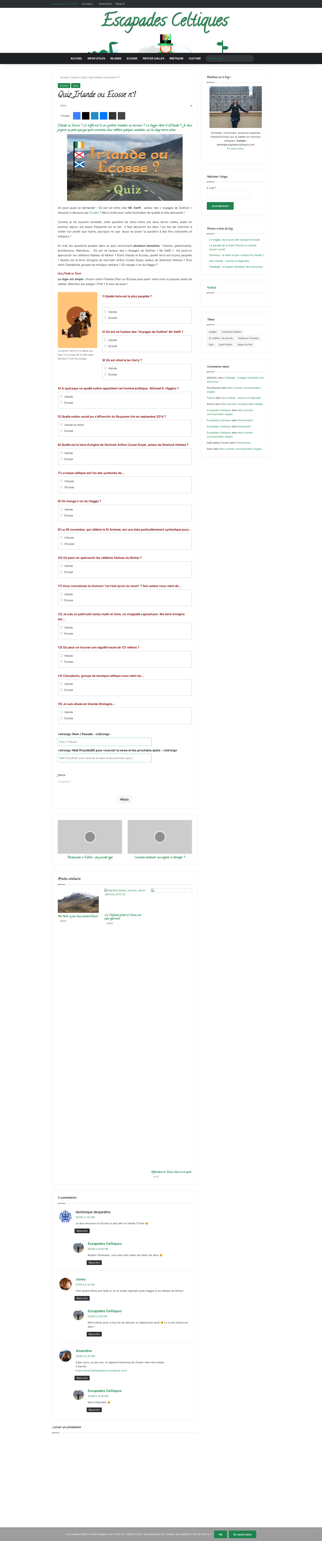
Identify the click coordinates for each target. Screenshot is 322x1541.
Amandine (84, 1351)
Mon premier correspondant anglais (242, 403)
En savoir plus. (235, 148)
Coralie (94, 212)
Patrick (211, 397)
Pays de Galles (153, 58)
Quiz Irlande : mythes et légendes (229, 260)
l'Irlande (69, 481)
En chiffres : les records (221, 338)
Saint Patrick (225, 344)
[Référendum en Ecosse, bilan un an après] (171, 1028)
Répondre (82, 1230)
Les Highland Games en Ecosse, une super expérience (122, 917)
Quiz (84, 77)
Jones (81, 1279)
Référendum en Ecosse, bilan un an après (171, 1172)
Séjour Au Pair (245, 344)
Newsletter (105, 3)
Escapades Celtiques (105, 1244)
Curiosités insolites (231, 331)
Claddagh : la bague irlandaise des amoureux (236, 266)
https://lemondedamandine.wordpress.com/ (101, 1370)
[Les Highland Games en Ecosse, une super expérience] (124, 900)
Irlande (115, 58)
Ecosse (132, 58)
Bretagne (177, 58)
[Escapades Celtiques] (161, 31)
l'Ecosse (69, 487)
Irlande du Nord (74, 424)
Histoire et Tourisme (248, 338)
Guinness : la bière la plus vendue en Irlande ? (236, 255)
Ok (220, 1534)
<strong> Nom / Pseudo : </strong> (84, 734)
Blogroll (120, 3)
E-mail (211, 187)
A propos (87, 3)
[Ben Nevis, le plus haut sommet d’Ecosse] (78, 900)
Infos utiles (96, 58)
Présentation (245, 420)
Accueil (76, 58)
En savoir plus (242, 1534)
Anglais (213, 331)
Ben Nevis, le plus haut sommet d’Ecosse (78, 917)
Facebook (211, 288)
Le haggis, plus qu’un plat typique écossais (234, 239)
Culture (195, 58)
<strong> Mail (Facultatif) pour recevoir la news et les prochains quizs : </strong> (118, 750)
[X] (231, 155)
